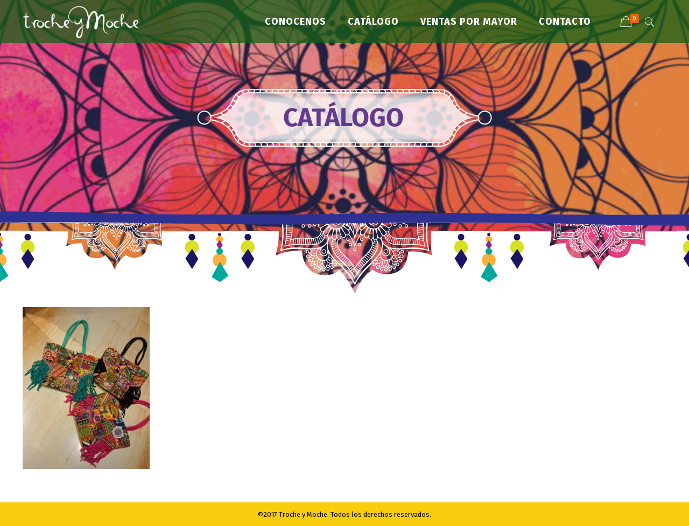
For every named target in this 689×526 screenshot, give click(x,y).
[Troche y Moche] (81, 21)
